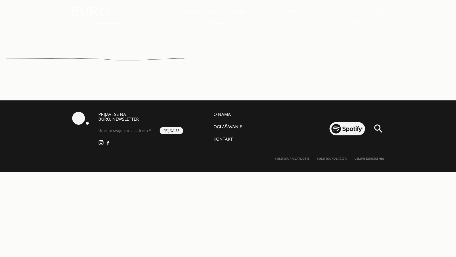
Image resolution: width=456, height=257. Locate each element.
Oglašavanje (228, 126)
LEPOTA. (214, 11)
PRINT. (293, 11)
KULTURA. (238, 11)
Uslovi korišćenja (369, 159)
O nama (222, 114)
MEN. (275, 11)
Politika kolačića (332, 159)
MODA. (192, 11)
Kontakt (223, 139)
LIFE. (258, 11)
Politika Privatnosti (292, 159)
